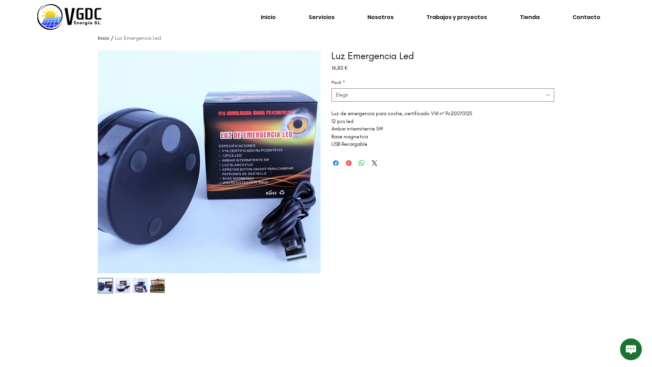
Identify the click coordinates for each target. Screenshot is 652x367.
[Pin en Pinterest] (349, 163)
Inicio (103, 38)
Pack (338, 82)
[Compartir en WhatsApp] (362, 163)
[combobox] (442, 95)
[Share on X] (374, 163)
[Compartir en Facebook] (336, 163)
